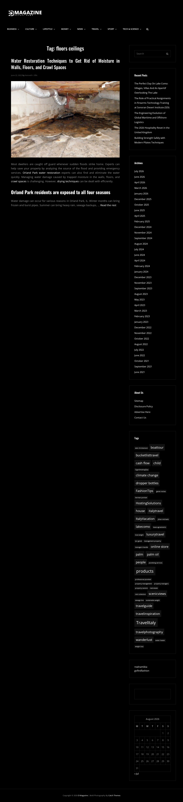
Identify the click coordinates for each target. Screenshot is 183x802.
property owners (141, 588)
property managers (161, 584)
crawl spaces (18, 181)
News (80, 29)
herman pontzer (141, 498)
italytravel (156, 511)
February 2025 (142, 221)
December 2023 (142, 277)
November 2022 (143, 333)
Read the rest (108, 205)
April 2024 (139, 260)
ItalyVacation (145, 519)
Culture (29, 29)
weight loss (139, 646)
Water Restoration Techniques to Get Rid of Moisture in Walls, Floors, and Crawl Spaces (65, 64)
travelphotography (149, 632)
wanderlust (144, 640)
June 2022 (139, 355)
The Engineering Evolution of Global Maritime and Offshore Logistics (150, 117)
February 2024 (142, 266)
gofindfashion (141, 670)
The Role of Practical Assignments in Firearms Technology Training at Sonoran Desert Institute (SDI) (152, 103)
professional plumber (143, 579)
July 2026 (139, 171)
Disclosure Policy (143, 406)
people (141, 562)
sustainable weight (153, 600)
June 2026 (139, 176)
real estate (154, 588)
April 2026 (139, 182)
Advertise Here (142, 412)
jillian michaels (163, 519)
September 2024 (143, 238)
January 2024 (141, 271)
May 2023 (139, 299)
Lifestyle (47, 29)
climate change (147, 475)
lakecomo (143, 526)
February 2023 (142, 316)
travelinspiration (148, 614)
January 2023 (141, 321)
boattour (157, 447)
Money (64, 29)
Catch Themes (114, 795)
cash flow (143, 463)
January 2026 (141, 193)
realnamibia (140, 666)
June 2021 (139, 372)
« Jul (136, 773)
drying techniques (68, 181)
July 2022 (139, 349)
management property (152, 541)
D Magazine (83, 795)
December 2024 (142, 227)
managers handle (141, 547)
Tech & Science (131, 29)
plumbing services (155, 563)
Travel (95, 29)
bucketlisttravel (147, 455)
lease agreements (159, 527)
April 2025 (139, 215)
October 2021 (141, 361)
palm (139, 554)
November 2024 (143, 232)
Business (12, 29)
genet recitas (161, 491)
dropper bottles (147, 483)
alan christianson (141, 448)
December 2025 (142, 199)
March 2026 (140, 188)
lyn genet (138, 541)
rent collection (140, 594)
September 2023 (143, 288)
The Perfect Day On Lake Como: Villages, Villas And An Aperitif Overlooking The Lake (151, 88)
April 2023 (139, 305)
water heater (160, 640)
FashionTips (144, 491)
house (140, 511)
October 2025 (141, 204)
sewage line (139, 600)
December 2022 (142, 327)
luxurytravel (155, 534)
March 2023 (140, 310)
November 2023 (143, 282)
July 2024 (139, 249)
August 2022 (141, 344)
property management (143, 584)
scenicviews (157, 594)
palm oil (153, 554)
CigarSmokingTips (141, 470)
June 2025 (139, 210)
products (145, 571)
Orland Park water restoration (41, 172)
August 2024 (141, 243)
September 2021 (143, 366)
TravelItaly (146, 622)
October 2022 (141, 338)
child (157, 463)
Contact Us (140, 417)
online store (159, 546)
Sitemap (138, 400)
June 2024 (139, 255)
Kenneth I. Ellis (31, 75)
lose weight (139, 535)
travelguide (144, 606)
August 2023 (141, 294)
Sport (111, 29)
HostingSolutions (148, 503)
